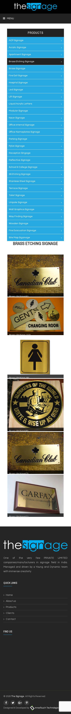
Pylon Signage (17, 146)
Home (9, 595)
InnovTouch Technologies (47, 708)
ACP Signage (16, 40)
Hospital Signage (18, 82)
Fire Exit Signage (18, 75)
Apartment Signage (20, 54)
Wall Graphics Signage (21, 209)
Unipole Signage (18, 202)
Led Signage (16, 89)
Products (11, 607)
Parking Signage (18, 139)
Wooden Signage (18, 223)
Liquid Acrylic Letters (20, 104)
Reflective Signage (19, 160)
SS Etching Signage (20, 174)
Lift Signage (15, 96)
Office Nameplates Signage (24, 132)
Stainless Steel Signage (22, 181)
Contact (11, 619)
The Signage (17, 696)
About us (11, 601)
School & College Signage (23, 167)
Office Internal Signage (21, 125)
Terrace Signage (18, 188)
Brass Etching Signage (21, 61)
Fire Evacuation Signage (22, 230)
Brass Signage (17, 68)
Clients (10, 613)
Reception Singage (20, 153)
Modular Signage (18, 111)
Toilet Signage (17, 195)
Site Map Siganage (19, 237)
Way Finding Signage (21, 216)
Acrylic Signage (17, 47)
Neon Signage (17, 118)
